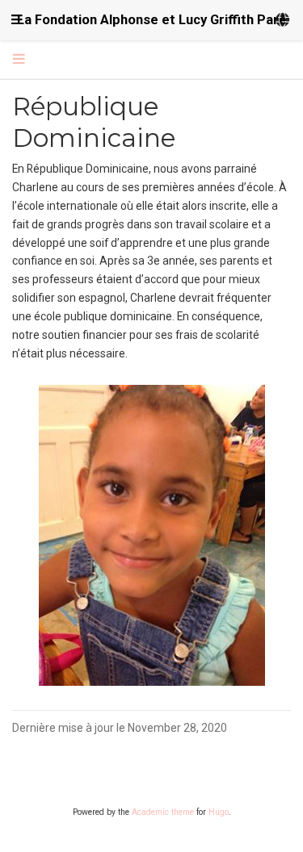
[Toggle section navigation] (19, 60)
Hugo (218, 812)
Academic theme (163, 812)
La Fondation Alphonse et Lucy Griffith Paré (152, 19)
